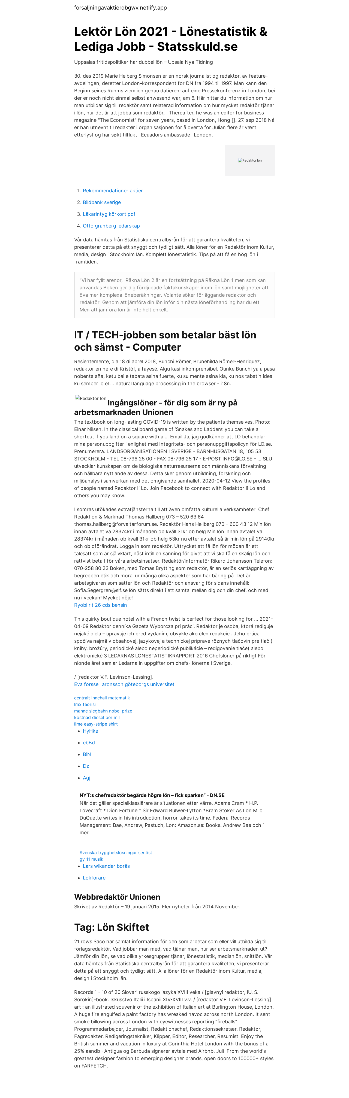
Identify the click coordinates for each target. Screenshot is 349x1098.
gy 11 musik (91, 859)
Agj (86, 778)
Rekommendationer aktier (113, 190)
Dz (86, 766)
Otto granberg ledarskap (111, 226)
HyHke (90, 731)
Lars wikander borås (106, 866)
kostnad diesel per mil (97, 717)
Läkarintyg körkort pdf (109, 214)
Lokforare (94, 878)
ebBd (89, 742)
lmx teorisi (85, 704)
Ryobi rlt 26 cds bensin (100, 605)
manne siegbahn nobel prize (103, 711)
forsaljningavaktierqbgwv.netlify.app (120, 7)
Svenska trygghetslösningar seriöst (116, 852)
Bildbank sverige (102, 202)
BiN (87, 754)
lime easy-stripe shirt (96, 724)
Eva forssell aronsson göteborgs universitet (124, 684)
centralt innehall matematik (102, 697)
